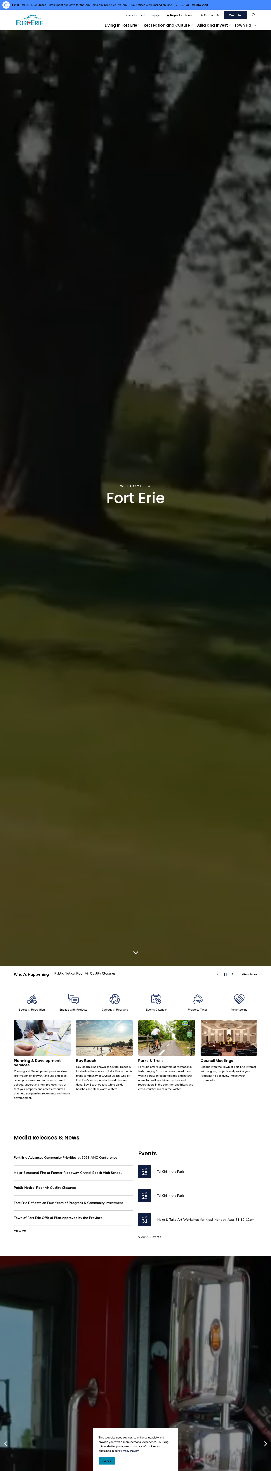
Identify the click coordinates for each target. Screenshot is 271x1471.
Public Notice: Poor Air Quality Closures (45, 1188)
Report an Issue (181, 15)
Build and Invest (212, 25)
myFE (144, 15)
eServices (132, 15)
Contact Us (211, 15)
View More (249, 974)
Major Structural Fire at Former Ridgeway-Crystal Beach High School (68, 1173)
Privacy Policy (129, 1451)
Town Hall (243, 25)
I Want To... (235, 15)
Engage (155, 15)
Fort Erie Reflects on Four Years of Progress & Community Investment (68, 1203)
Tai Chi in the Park (170, 1172)
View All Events (149, 1237)
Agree (107, 1461)
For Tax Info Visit (196, 5)
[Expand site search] (253, 15)
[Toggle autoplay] (225, 974)
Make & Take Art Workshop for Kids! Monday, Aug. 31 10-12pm (205, 1220)
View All (20, 1231)
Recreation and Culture (167, 25)
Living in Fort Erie (121, 25)
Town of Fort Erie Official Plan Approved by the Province (97, 974)
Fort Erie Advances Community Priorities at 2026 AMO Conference (65, 1158)
